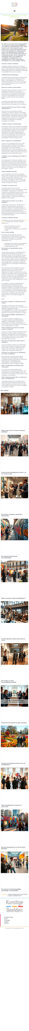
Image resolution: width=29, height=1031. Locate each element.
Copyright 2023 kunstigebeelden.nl (14, 928)
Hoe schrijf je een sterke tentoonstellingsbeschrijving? (8, 681)
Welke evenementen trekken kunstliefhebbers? (13, 598)
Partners (6, 923)
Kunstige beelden (8, 917)
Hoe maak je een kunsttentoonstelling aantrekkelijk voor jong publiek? (11, 889)
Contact (6, 921)
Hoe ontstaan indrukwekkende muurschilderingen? (9, 557)
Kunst (5, 918)
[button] (14, 11)
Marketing (4, 894)
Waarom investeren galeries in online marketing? (14, 722)
